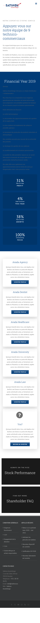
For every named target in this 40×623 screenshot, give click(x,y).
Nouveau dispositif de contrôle (29, 545)
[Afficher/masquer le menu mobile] (36, 4)
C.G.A (5, 546)
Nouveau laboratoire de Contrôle (29, 557)
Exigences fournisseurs (8, 529)
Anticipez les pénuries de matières (29, 538)
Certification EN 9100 (29, 551)
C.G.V (5, 535)
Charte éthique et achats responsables (10, 552)
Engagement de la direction (10, 540)
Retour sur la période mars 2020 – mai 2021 (29, 530)
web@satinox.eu (12, 584)
